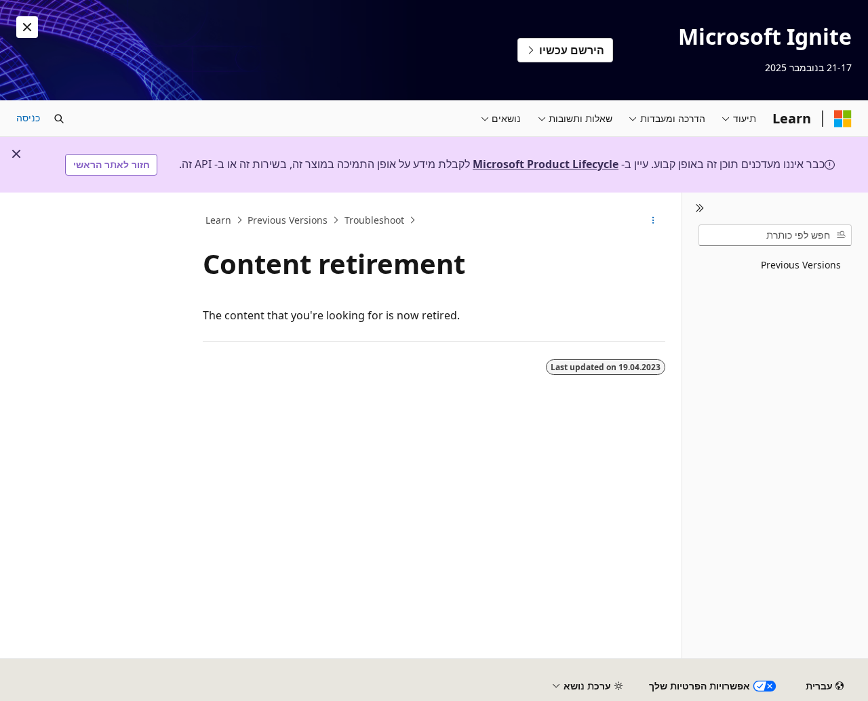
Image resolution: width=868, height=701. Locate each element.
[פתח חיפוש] (59, 118)
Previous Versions (288, 220)
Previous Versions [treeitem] (801, 264)
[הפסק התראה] (27, 27)
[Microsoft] (843, 118)
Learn (218, 220)
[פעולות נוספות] (653, 220)
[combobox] (775, 235)
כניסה (28, 117)
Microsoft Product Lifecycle (545, 164)
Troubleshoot (374, 220)
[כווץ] (699, 209)
